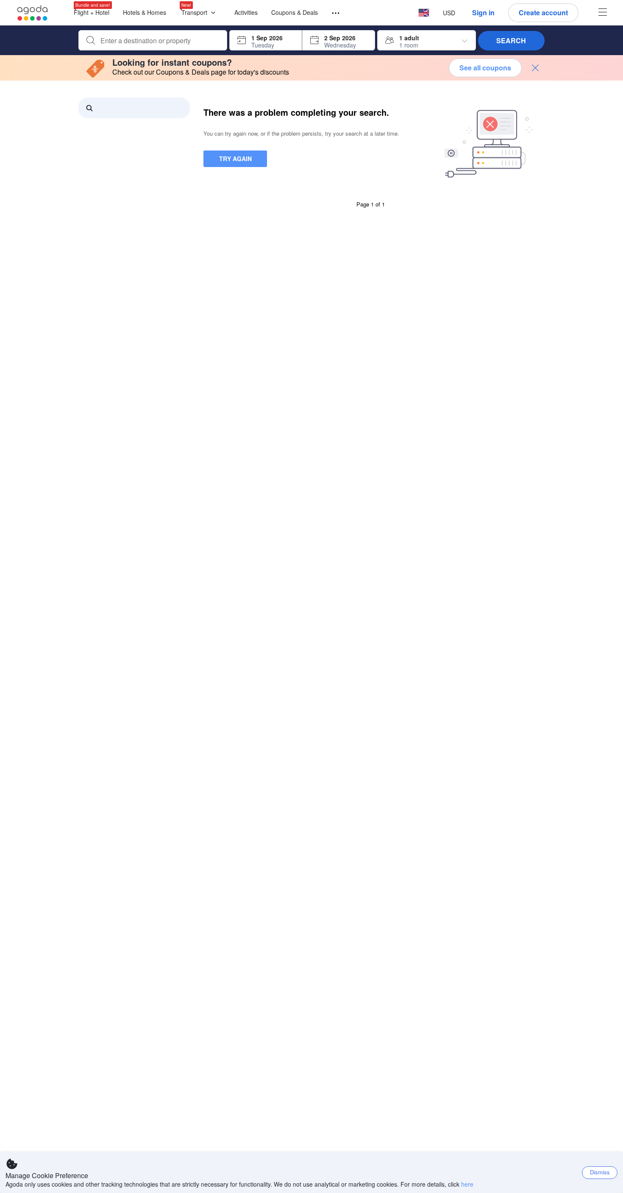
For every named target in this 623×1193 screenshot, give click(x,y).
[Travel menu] (331, 13)
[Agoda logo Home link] (33, 13)
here (467, 1184)
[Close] (535, 68)
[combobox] (159, 40)
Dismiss (600, 1172)
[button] (200, 13)
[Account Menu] (602, 13)
